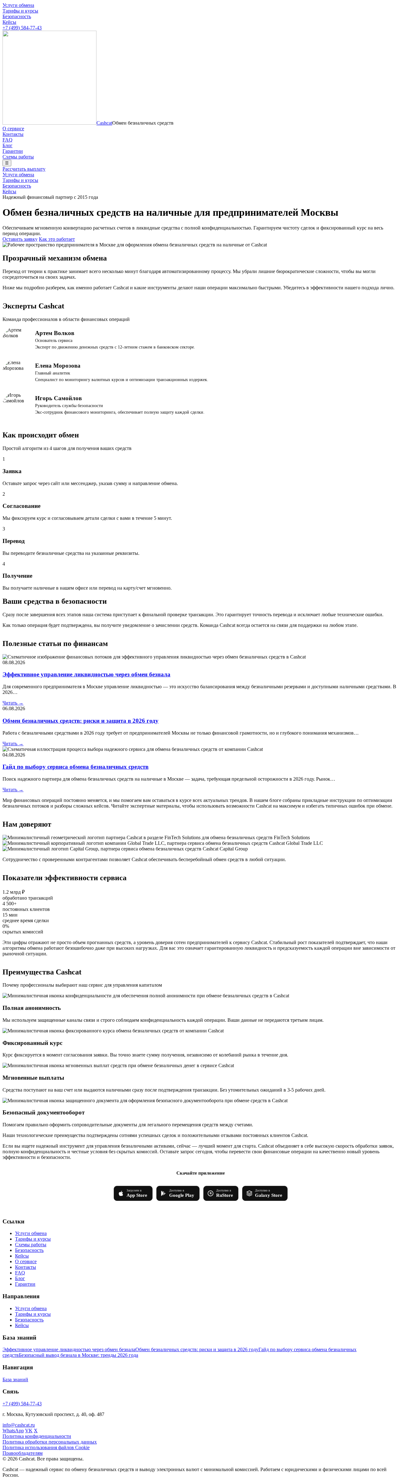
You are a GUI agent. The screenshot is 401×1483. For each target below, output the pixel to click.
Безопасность (17, 16)
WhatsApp (13, 1430)
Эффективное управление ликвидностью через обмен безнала (86, 674)
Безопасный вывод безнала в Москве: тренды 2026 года (78, 1355)
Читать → (13, 702)
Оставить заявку (20, 239)
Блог (8, 145)
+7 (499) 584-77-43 (22, 27)
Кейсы (9, 22)
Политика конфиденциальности (37, 1436)
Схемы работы (18, 156)
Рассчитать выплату (24, 169)
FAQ (8, 139)
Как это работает (57, 239)
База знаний (15, 1379)
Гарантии (13, 151)
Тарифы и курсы (20, 10)
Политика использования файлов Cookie (46, 1447)
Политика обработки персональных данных (50, 1441)
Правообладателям (23, 1453)
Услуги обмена (18, 5)
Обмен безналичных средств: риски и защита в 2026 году (81, 720)
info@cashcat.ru (19, 1425)
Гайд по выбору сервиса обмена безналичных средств (75, 766)
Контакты (13, 134)
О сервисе (13, 128)
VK (29, 1430)
